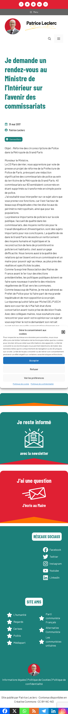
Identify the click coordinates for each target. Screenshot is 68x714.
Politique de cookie (21, 384)
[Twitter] (27, 4)
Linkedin (54, 577)
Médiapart (19, 642)
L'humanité (19, 614)
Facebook (55, 549)
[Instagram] (45, 4)
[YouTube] (33, 4)
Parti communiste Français (53, 618)
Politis (17, 635)
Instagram (55, 563)
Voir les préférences (34, 377)
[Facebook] (21, 4)
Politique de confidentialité (42, 384)
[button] (63, 332)
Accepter (34, 360)
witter (54, 556)
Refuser (34, 369)
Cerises (17, 628)
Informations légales (14, 679)
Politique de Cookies (39, 679)
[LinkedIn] (39, 4)
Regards (18, 621)
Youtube (54, 570)
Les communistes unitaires (53, 641)
